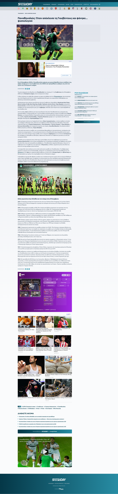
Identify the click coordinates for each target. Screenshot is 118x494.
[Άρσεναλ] (56, 8)
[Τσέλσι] (51, 8)
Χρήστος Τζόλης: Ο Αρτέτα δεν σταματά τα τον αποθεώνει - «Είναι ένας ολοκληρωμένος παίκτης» (41, 419)
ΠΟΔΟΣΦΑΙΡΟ (46, 4)
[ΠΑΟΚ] (31, 8)
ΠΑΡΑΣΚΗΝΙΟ (61, 4)
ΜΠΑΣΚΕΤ (53, 4)
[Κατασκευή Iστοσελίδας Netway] (61, 489)
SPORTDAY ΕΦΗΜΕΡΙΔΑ (95, 1)
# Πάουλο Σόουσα (22, 408)
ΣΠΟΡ (72, 4)
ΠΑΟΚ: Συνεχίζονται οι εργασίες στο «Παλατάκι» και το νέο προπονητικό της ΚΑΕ (37, 424)
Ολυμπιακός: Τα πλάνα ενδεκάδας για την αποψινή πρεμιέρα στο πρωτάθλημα (36, 416)
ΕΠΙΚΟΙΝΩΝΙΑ (51, 483)
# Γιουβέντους (39, 406)
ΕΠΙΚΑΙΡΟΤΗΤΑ (78, 4)
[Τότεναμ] (60, 8)
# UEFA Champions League (29, 406)
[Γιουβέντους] (77, 8)
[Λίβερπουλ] (38, 8)
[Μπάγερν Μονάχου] (91, 8)
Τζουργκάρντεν (58, 96)
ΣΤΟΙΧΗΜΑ (70, 1)
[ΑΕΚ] (27, 8)
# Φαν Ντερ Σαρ (57, 408)
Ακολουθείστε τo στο (45, 431)
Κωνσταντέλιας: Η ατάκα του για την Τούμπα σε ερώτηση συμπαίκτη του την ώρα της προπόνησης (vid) (42, 421)
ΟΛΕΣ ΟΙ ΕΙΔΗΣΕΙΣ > (87, 121)
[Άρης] (34, 8)
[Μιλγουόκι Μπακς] (99, 8)
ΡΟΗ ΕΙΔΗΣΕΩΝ (94, 4)
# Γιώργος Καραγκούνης (50, 406)
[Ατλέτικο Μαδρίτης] (73, 8)
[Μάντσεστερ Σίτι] (47, 8)
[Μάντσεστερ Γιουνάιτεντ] (43, 8)
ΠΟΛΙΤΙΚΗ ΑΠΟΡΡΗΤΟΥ (59, 483)
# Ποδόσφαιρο (31, 408)
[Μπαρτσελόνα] (69, 8)
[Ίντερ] (86, 8)
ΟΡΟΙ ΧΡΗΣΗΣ (67, 483)
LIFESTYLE (86, 4)
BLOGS (67, 4)
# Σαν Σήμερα (48, 408)
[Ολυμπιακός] (19, 8)
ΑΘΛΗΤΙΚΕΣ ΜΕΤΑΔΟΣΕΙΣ (85, 1)
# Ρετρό (38, 408)
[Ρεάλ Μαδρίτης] (64, 8)
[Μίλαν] (82, 8)
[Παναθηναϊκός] (23, 8)
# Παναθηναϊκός (61, 406)
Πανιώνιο (20, 152)
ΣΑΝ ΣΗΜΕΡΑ (76, 1)
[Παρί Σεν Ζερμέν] (95, 8)
